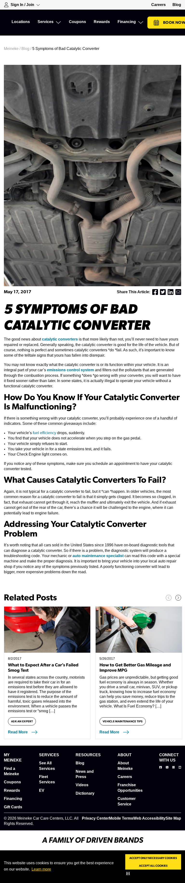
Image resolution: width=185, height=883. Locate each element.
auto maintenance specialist (98, 556)
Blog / (26, 49)
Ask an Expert (22, 721)
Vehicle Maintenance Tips (123, 721)
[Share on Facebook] (155, 292)
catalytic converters (60, 339)
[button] (129, 873)
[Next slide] (178, 598)
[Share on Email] (178, 292)
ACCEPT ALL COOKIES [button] (153, 865)
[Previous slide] (169, 598)
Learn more (41, 869)
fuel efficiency (44, 433)
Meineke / (12, 49)
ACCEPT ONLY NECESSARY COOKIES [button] (153, 858)
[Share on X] (163, 292)
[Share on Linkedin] (170, 292)
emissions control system (70, 370)
